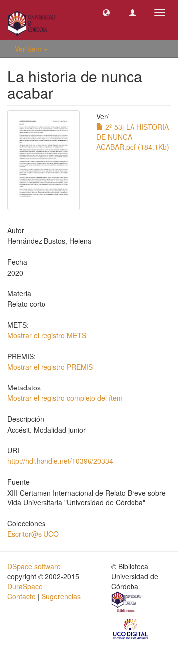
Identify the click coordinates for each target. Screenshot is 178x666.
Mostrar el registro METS (46, 335)
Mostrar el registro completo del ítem (65, 398)
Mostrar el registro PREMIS (50, 367)
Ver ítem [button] (29, 49)
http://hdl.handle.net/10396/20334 (60, 461)
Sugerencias (61, 596)
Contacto (21, 596)
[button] (106, 12)
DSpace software (34, 566)
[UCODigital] (131, 628)
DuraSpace (25, 586)
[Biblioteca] (127, 603)
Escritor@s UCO (33, 534)
